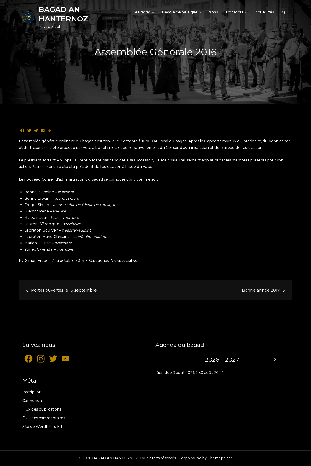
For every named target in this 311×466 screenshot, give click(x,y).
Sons (213, 12)
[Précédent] (169, 359)
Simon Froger (37, 260)
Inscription (31, 392)
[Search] (283, 12)
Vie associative (124, 260)
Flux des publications (41, 409)
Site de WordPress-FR (42, 426)
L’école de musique (179, 12)
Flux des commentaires (43, 418)
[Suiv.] (275, 359)
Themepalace (220, 458)
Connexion (32, 400)
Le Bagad (141, 12)
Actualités (264, 12)
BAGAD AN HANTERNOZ (115, 458)
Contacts (235, 12)
